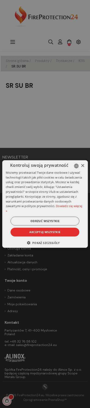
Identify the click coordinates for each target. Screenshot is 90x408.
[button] (45, 243)
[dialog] (45, 204)
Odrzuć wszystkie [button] (45, 221)
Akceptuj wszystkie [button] (44, 232)
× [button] (82, 165)
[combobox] (76, 166)
